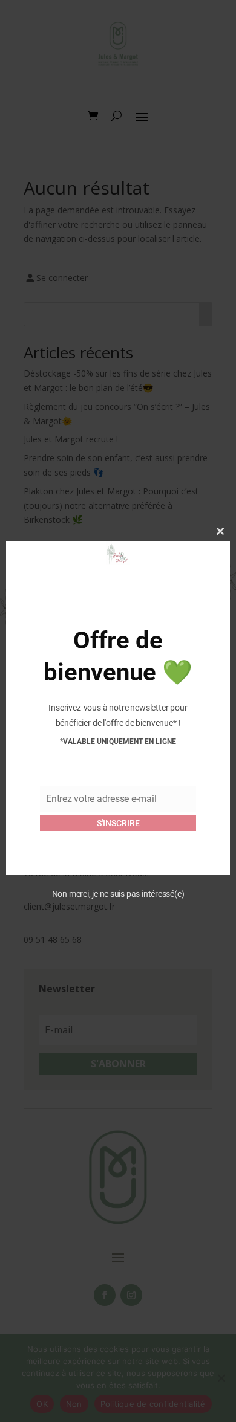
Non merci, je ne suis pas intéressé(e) (118, 894)
